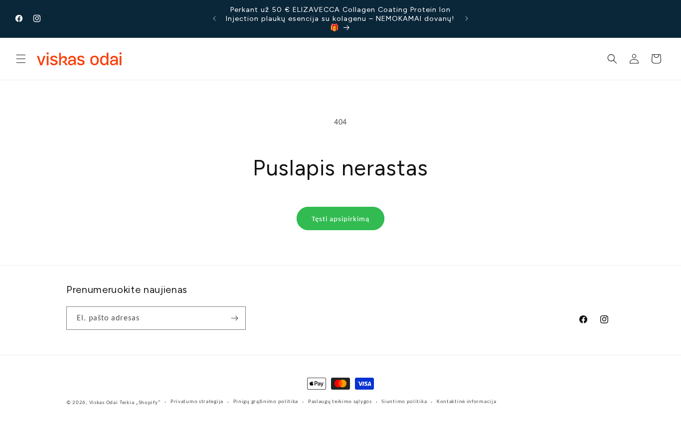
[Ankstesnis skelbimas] (214, 18)
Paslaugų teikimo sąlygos (340, 401)
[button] (21, 59)
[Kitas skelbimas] (467, 18)
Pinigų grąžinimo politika (266, 401)
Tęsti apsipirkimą (340, 218)
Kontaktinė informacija (466, 401)
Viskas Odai (103, 402)
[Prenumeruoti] (234, 318)
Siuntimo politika (404, 401)
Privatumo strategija (196, 401)
